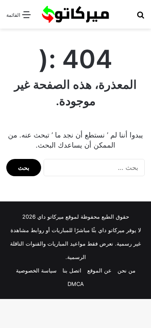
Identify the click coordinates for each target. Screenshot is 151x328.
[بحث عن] (140, 17)
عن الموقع (99, 270)
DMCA (76, 283)
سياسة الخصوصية (36, 270)
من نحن (126, 270)
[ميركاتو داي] (75, 14)
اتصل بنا (71, 270)
